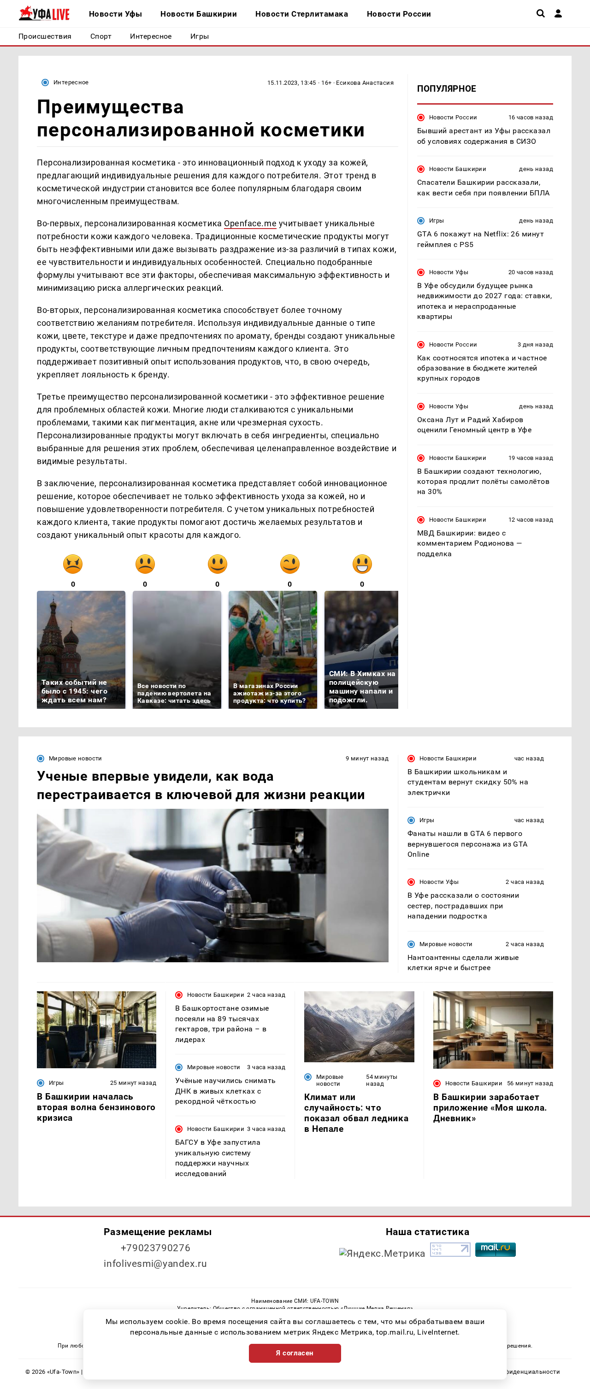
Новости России (453, 117)
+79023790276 (156, 1248)
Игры (436, 220)
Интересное (71, 82)
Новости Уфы (448, 271)
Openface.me (250, 223)
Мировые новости (75, 758)
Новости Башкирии (457, 168)
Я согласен (295, 1353)
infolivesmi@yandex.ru (155, 1263)
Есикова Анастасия (365, 82)
